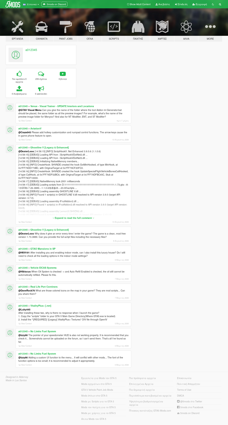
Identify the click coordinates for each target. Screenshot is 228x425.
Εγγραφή (201, 4)
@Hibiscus (24, 271)
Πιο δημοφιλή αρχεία (142, 389)
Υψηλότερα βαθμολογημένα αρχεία (146, 403)
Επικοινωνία (184, 378)
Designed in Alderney (17, 377)
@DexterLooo (26, 151)
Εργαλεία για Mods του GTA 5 (99, 378)
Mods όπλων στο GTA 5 (94, 395)
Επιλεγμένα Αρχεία (141, 384)
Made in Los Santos (16, 380)
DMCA (180, 395)
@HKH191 (24, 252)
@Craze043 (24, 132)
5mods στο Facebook (191, 407)
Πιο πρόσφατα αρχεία (142, 378)
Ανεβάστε (164, 4)
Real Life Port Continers (44, 286)
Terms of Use (184, 389)
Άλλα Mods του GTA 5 (93, 419)
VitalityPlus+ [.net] (40, 305)
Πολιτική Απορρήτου (188, 384)
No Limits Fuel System (43, 331)
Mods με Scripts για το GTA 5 (97, 401)
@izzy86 (23, 335)
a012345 (31, 49)
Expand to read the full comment (73, 217)
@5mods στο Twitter (191, 401)
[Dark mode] (212, 4)
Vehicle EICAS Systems (43, 267)
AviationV (35, 128)
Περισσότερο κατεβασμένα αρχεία (150, 395)
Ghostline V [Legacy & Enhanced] (49, 147)
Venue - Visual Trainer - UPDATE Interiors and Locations (62, 106)
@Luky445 (24, 309)
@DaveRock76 (26, 290)
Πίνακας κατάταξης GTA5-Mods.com (150, 410)
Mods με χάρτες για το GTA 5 (98, 413)
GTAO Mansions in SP (42, 248)
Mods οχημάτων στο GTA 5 (96, 384)
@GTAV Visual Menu (30, 110)
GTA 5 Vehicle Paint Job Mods (97, 389)
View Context (26, 120)
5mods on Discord (189, 413)
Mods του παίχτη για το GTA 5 (98, 407)
